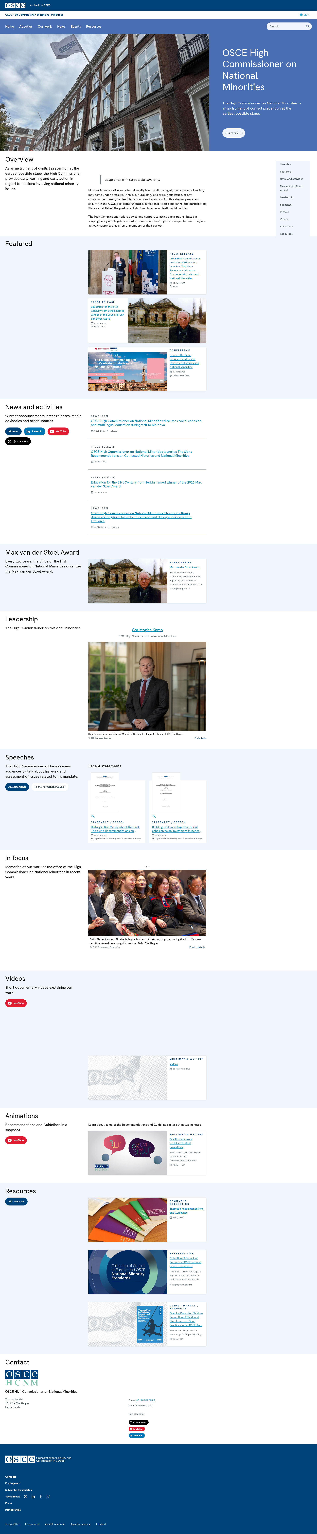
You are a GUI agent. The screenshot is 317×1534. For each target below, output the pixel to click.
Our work (45, 26)
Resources (93, 26)
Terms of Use (12, 1524)
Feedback (101, 1524)
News (61, 26)
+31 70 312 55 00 (145, 1400)
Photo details (200, 738)
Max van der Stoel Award (290, 188)
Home (9, 26)
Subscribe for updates (18, 1490)
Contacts (10, 1476)
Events (76, 26)
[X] (25, 1496)
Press (8, 1503)
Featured (285, 171)
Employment (12, 1483)
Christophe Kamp (147, 629)
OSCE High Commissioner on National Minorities (34, 15)
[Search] (308, 26)
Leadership (286, 197)
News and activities (291, 179)
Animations (286, 226)
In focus (284, 212)
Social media (12, 1496)
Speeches (286, 204)
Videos (284, 219)
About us (26, 26)
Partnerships (13, 1510)
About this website (55, 1524)
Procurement (32, 1524)
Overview (285, 164)
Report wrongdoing (80, 1524)
